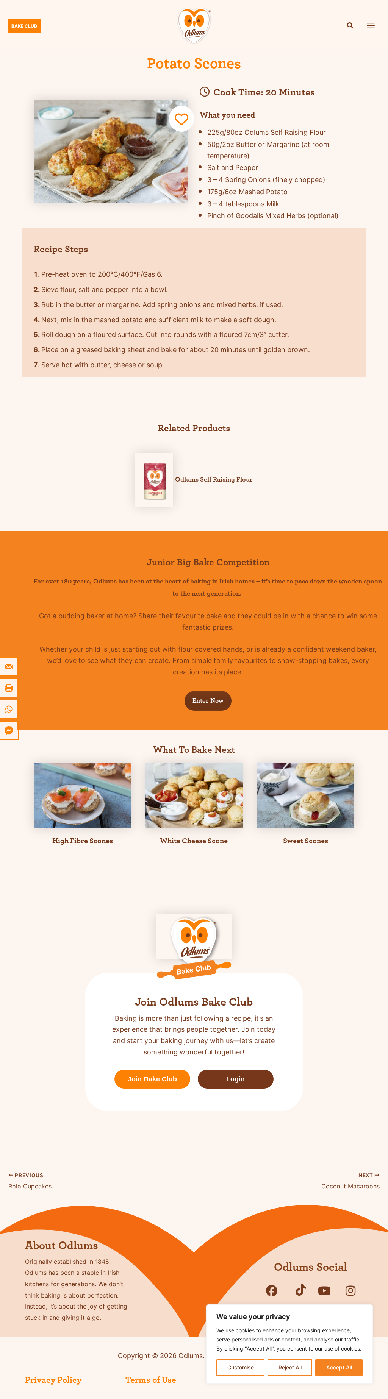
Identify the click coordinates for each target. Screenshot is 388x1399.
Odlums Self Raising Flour (214, 479)
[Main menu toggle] (370, 25)
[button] (350, 26)
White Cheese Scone (194, 841)
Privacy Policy (53, 1380)
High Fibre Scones (82, 841)
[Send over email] (9, 666)
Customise (240, 1367)
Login (235, 1079)
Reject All (290, 1367)
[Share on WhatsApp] (9, 709)
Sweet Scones (305, 841)
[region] (289, 1344)
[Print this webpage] (9, 687)
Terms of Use (150, 1380)
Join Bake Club (152, 1079)
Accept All (339, 1367)
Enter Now (208, 700)
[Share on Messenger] (9, 730)
